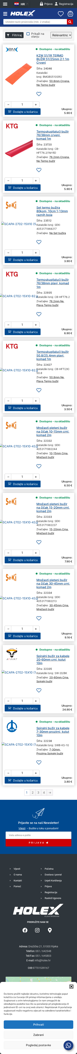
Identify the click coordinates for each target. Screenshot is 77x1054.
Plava (39, 305)
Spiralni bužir (44, 681)
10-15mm (55, 453)
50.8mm (54, 81)
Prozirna (41, 753)
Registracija (66, 3)
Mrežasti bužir (45, 457)
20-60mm (55, 677)
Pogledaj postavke (38, 1045)
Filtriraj (16, 35)
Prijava (48, 3)
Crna (64, 453)
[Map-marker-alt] (49, 930)
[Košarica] (69, 14)
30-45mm (55, 605)
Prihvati (38, 1024)
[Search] (70, 21)
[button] (71, 986)
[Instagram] (37, 930)
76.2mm (54, 157)
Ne (38, 84)
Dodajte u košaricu (25, 112)
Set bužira (59, 233)
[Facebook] (25, 930)
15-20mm (55, 529)
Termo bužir (48, 84)
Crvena (64, 81)
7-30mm (54, 749)
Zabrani (38, 1035)
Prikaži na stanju (37, 35)
